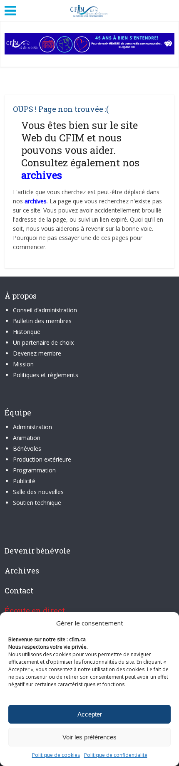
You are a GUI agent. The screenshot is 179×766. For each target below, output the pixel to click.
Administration (32, 427)
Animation (26, 438)
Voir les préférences (89, 737)
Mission (23, 364)
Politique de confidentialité (115, 755)
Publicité (24, 481)
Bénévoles (27, 448)
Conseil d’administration (45, 310)
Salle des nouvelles (38, 492)
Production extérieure (42, 459)
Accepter (89, 714)
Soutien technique (37, 503)
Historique (26, 332)
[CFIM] (89, 9)
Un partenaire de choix (43, 342)
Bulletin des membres (42, 321)
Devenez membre (37, 353)
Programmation (34, 470)
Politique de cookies (56, 755)
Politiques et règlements (45, 375)
